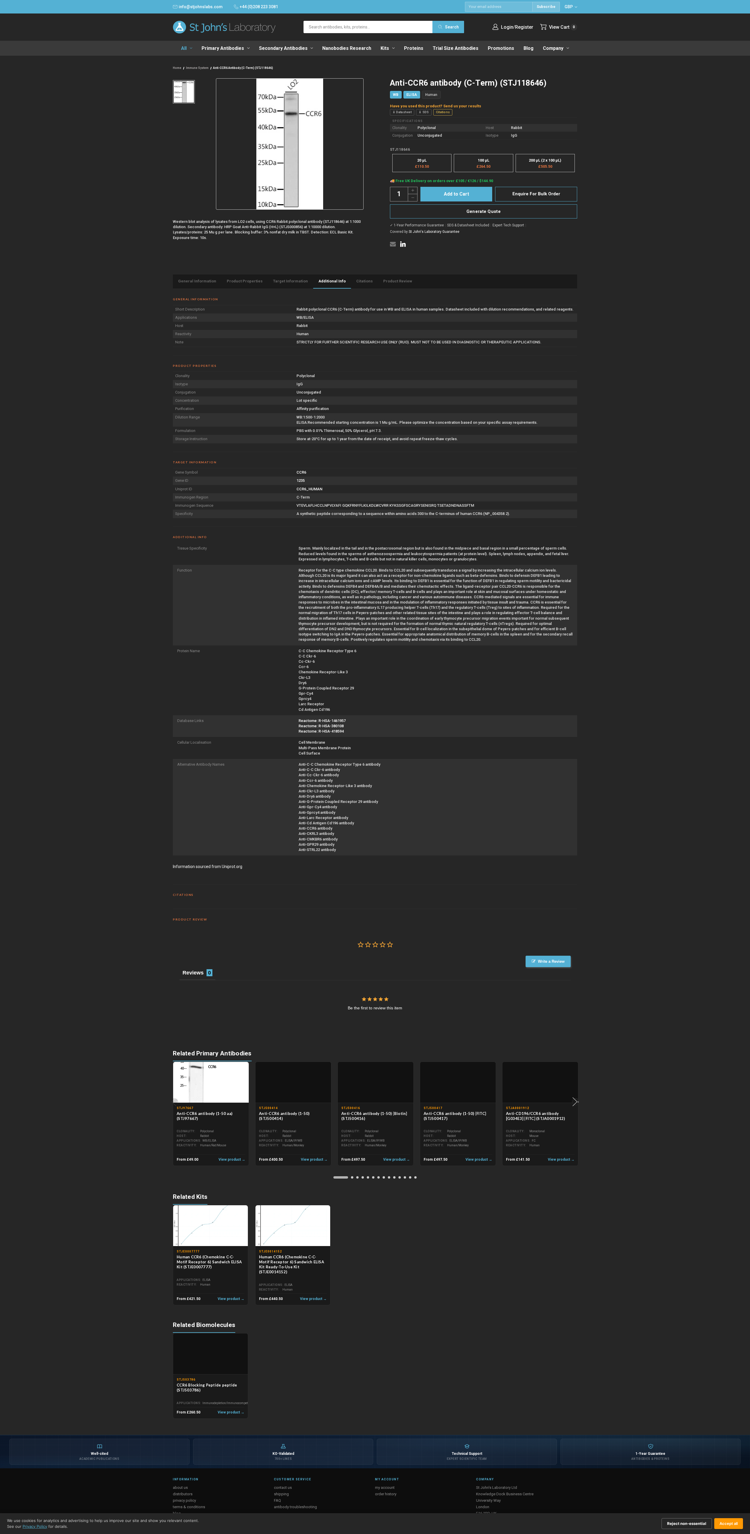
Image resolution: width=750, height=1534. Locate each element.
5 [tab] (368, 1177)
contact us (283, 1487)
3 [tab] (357, 1177)
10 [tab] (394, 1177)
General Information (197, 281)
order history (385, 1494)
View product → (232, 1159)
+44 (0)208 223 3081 (259, 6)
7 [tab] (378, 1177)
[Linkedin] (403, 244)
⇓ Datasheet (402, 112)
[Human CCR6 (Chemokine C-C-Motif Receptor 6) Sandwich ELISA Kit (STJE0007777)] (210, 1225)
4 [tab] (363, 1177)
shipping (281, 1494)
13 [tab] (410, 1177)
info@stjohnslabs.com (201, 6)
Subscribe (546, 6)
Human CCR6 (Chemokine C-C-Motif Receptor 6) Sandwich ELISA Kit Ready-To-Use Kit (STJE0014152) (291, 1264)
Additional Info (332, 281)
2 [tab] (352, 1177)
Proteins (413, 48)
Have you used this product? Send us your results (435, 106)
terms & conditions (189, 1507)
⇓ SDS (424, 112)
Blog (528, 48)
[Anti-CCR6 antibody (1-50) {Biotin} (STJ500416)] (375, 1082)
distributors (182, 1494)
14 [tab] (415, 1177)
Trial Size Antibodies (455, 48)
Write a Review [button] (551, 961)
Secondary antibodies (283, 48)
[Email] (393, 244)
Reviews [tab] (193, 973)
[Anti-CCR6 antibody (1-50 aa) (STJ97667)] (211, 1082)
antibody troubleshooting (295, 1507)
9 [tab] (389, 1177)
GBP (569, 6)
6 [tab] (373, 1177)
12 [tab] (405, 1177)
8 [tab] (384, 1177)
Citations (443, 112)
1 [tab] (340, 1177)
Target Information (290, 281)
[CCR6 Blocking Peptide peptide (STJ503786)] (210, 1353)
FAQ (277, 1500)
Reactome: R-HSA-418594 (321, 731)
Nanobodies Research (346, 48)
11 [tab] (399, 1177)
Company (553, 48)
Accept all (729, 1523)
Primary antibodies (223, 48)
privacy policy (184, 1500)
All (184, 48)
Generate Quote (483, 211)
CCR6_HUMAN (309, 489)
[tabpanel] (211, 1114)
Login (507, 27)
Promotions (501, 48)
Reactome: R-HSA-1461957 (322, 720)
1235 (300, 480)
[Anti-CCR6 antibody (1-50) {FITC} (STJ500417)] (458, 1082)
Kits (385, 48)
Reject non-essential (686, 1523)
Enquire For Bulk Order (536, 193)
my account (385, 1487)
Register (524, 27)
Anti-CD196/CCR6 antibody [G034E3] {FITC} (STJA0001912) (535, 1116)
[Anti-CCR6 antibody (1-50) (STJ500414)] (293, 1082)
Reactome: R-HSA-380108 (321, 726)
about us (180, 1487)
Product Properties (244, 281)
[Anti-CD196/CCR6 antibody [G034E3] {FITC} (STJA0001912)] (540, 1082)
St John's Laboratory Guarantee (434, 232)
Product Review (397, 281)
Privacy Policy (35, 1526)
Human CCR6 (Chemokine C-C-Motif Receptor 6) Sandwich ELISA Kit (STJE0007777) (209, 1262)
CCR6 (301, 472)
